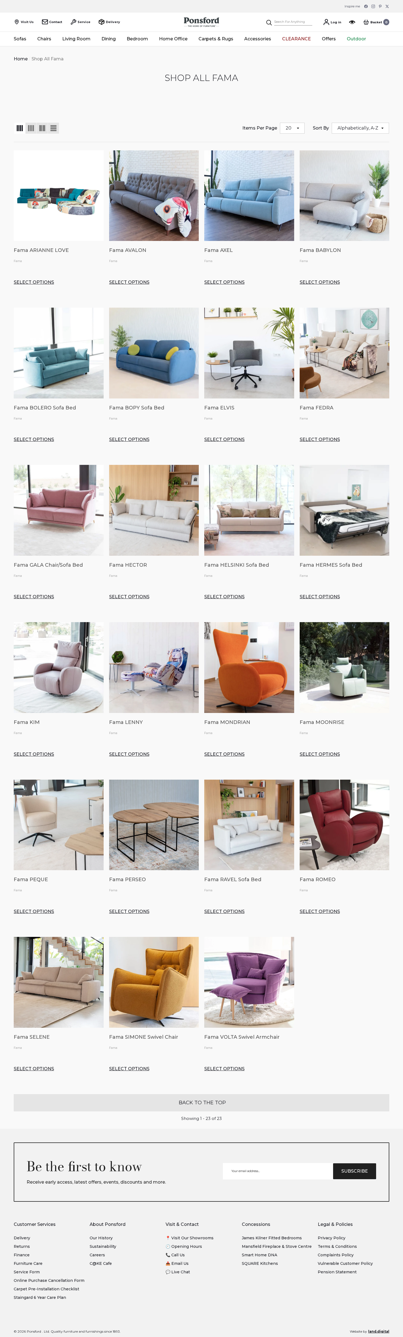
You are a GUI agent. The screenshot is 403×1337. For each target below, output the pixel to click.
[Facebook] (366, 6)
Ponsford (34, 1331)
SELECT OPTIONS (34, 282)
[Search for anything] (289, 22)
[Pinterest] (380, 6)
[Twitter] (387, 6)
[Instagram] (373, 6)
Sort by (321, 128)
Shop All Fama (48, 58)
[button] (376, 22)
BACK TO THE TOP (201, 1103)
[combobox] (293, 22)
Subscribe (354, 1171)
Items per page (259, 128)
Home (21, 58)
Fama (18, 261)
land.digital (378, 1331)
